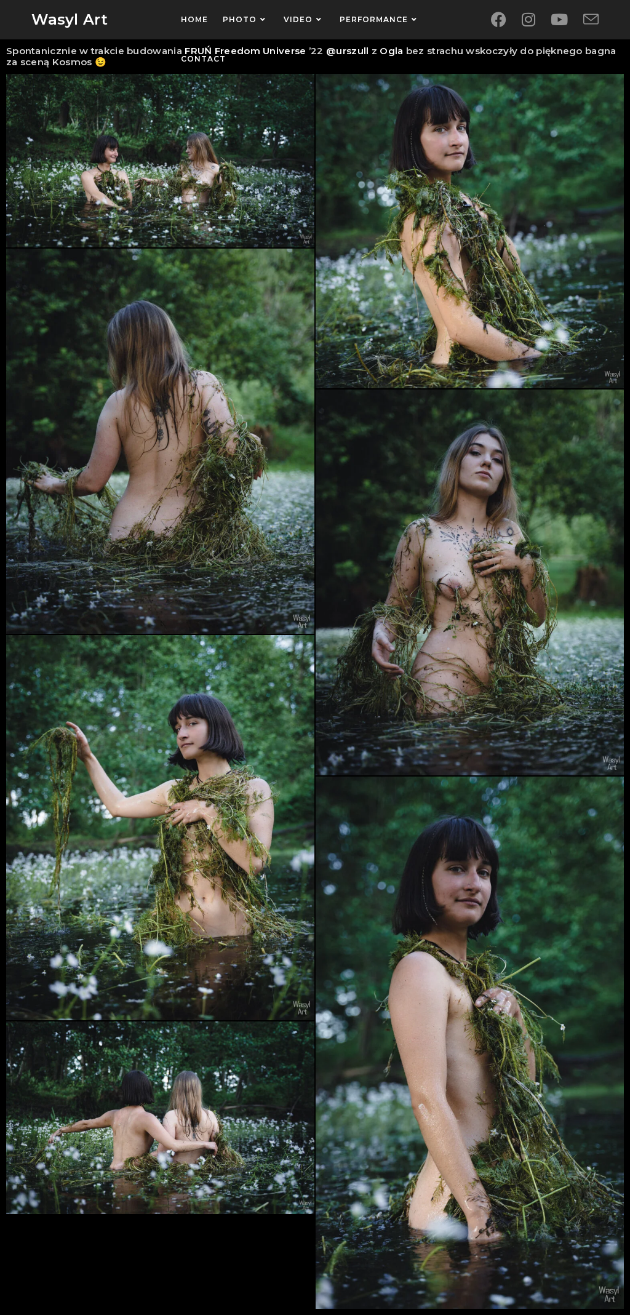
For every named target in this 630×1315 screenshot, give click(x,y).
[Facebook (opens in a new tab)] (498, 20)
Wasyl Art (69, 19)
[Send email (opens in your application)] (591, 20)
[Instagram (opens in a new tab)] (528, 20)
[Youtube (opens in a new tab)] (559, 20)
